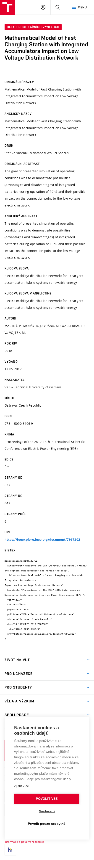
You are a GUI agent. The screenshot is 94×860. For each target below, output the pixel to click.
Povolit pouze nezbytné (46, 823)
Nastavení (47, 811)
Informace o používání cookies (24, 841)
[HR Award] (10, 849)
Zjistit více (21, 786)
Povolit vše (46, 798)
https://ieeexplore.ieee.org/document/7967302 (42, 540)
